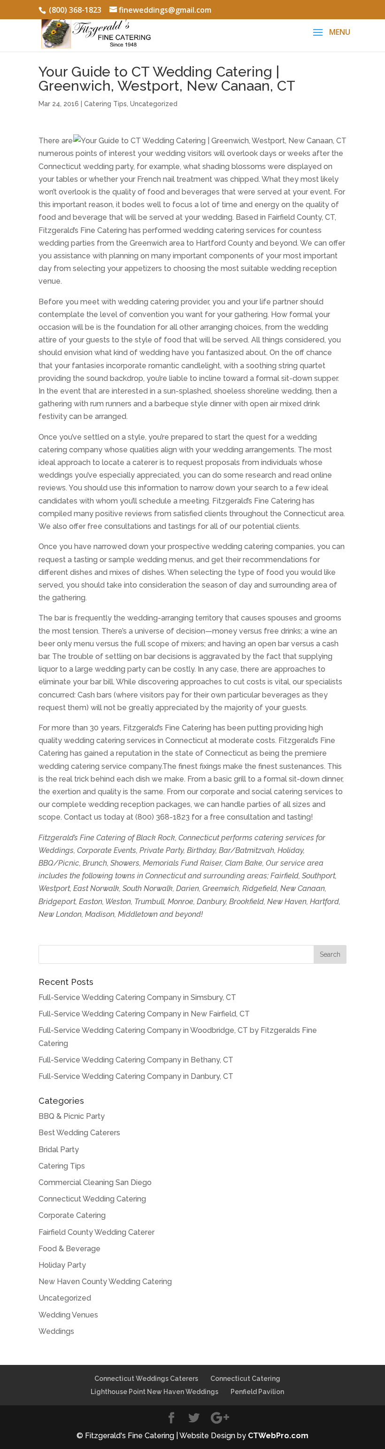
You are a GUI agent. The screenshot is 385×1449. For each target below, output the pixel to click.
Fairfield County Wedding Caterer (96, 1232)
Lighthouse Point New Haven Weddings (154, 1391)
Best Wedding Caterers (79, 1132)
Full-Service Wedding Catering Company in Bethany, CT (135, 1059)
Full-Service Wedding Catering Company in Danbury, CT (135, 1076)
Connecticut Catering (245, 1378)
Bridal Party (58, 1149)
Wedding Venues (68, 1314)
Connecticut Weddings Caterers (146, 1378)
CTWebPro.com (278, 1435)
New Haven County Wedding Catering (105, 1281)
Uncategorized (153, 104)
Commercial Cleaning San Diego (95, 1182)
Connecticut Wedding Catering (92, 1198)
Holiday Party (62, 1265)
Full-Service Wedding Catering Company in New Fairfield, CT (144, 1013)
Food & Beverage (69, 1248)
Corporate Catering (72, 1215)
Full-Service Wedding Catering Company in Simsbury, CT (137, 997)
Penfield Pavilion (257, 1391)
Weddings (56, 1331)
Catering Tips (105, 104)
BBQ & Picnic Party (71, 1116)
